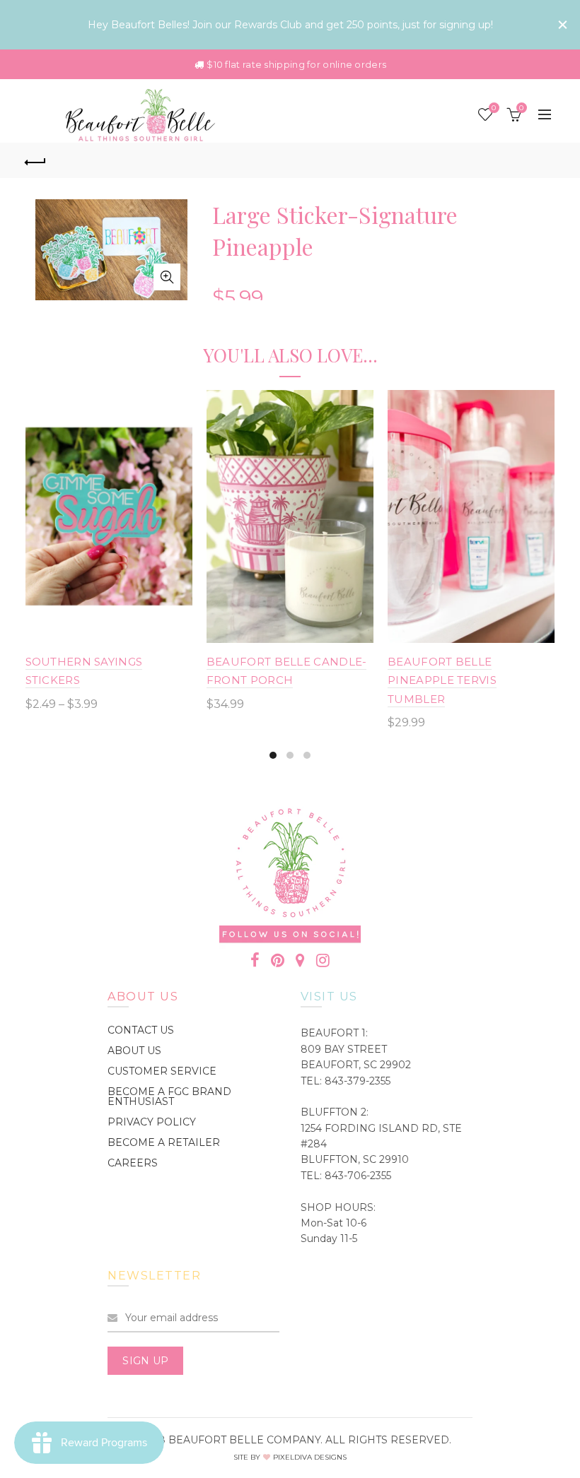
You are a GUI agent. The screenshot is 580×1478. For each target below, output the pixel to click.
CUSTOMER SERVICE (162, 1071)
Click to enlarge (166, 277)
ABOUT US (134, 1050)
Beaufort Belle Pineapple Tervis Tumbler (442, 680)
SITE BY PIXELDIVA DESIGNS (290, 1457)
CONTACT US (141, 1030)
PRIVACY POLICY (152, 1122)
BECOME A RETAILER (164, 1142)
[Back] (36, 160)
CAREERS (133, 1163)
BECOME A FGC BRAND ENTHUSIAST (169, 1096)
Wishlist (494, 108)
